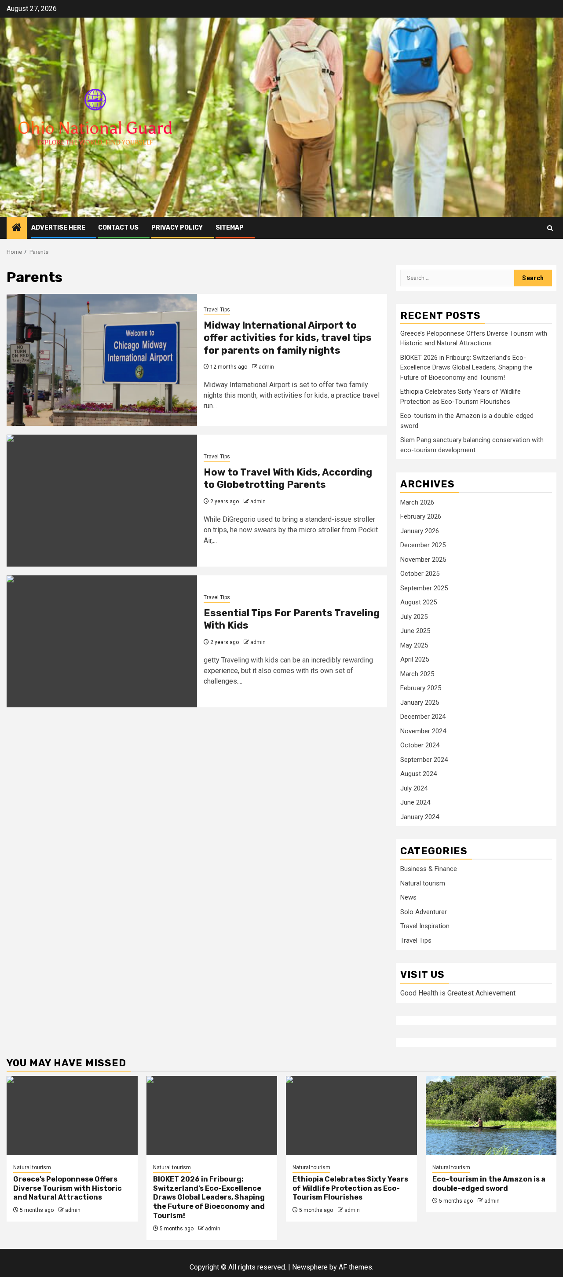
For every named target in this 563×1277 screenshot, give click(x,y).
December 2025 (423, 545)
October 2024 (419, 745)
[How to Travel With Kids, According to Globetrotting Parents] (102, 501)
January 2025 (419, 702)
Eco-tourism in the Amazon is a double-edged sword (488, 1184)
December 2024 (423, 717)
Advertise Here (58, 227)
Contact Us (118, 227)
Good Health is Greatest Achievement (457, 993)
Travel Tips (217, 310)
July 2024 (414, 788)
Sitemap (230, 227)
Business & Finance (428, 869)
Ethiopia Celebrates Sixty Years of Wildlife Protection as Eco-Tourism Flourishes (350, 1188)
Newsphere (310, 1267)
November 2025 (423, 559)
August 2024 (418, 774)
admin (266, 367)
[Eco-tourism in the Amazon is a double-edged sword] (491, 1115)
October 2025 (419, 574)
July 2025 (414, 617)
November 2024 (423, 731)
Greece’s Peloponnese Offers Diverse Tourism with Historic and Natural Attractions (67, 1188)
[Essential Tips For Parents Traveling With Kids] (102, 641)
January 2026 (419, 531)
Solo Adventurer (423, 912)
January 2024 (419, 817)
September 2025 (424, 588)
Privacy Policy (177, 227)
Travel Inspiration (425, 926)
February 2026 (420, 516)
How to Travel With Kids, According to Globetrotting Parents (288, 478)
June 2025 (415, 631)
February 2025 (420, 688)
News (408, 897)
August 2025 (418, 602)
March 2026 (417, 502)
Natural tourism (422, 883)
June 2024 (415, 802)
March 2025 (417, 674)
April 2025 (414, 659)
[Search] (550, 228)
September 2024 (424, 760)
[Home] (17, 228)
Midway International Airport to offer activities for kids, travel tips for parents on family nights (288, 337)
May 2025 (414, 645)
